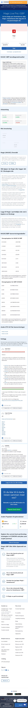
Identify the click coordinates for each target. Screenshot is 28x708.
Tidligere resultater (7, 98)
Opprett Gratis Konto (14, 509)
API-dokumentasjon (5, 661)
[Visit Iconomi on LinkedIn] (8, 670)
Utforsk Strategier (14, 542)
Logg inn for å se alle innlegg (14, 482)
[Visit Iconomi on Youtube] (6, 670)
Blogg (16, 621)
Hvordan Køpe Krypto (20, 608)
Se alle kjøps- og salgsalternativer (14, 52)
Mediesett (3, 654)
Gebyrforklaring (18, 624)
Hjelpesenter (18, 633)
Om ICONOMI (4, 641)
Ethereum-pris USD (19, 644)
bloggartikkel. (22, 190)
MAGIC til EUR (5, 331)
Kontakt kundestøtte (5, 619)
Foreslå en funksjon (5, 627)
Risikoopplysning (19, 631)
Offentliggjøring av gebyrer (19, 627)
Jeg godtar (21, 705)
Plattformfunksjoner (19, 615)
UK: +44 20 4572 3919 (6, 617)
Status (2, 621)
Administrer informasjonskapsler (7, 705)
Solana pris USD (18, 655)
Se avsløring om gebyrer (16, 102)
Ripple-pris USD (18, 647)
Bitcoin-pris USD (18, 641)
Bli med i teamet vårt (5, 644)
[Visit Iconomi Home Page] (5, 2)
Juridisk (2, 647)
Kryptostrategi (5, 184)
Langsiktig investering (20, 618)
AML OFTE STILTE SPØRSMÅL (5, 650)
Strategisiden (18, 224)
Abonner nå (5, 680)
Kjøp (14, 48)
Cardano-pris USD (19, 652)
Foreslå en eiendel (5, 630)
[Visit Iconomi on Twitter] (2, 670)
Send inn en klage (5, 624)
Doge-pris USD (18, 649)
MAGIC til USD (5, 333)
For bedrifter (18, 613)
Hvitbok (12, 163)
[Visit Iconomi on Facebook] (4, 670)
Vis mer (4, 163)
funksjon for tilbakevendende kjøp (9, 185)
